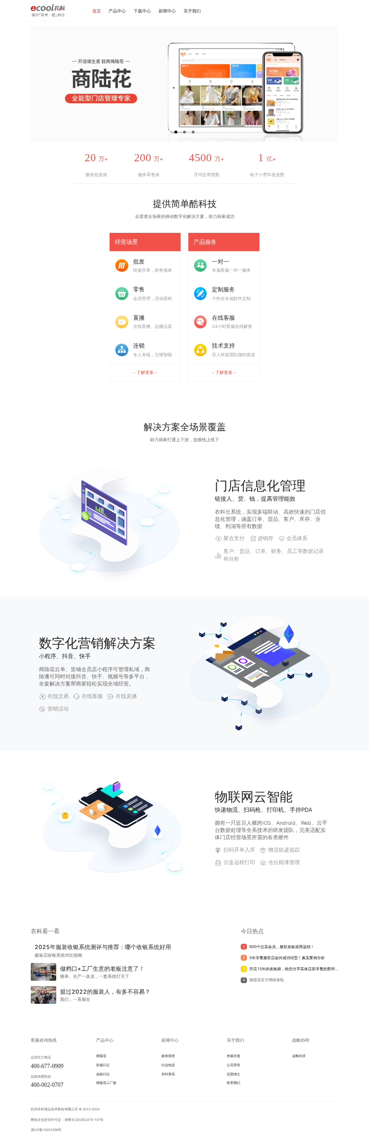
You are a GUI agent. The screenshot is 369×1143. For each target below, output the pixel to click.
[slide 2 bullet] (184, 131)
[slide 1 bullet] (176, 131)
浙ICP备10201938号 (46, 1130)
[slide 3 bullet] (193, 131)
